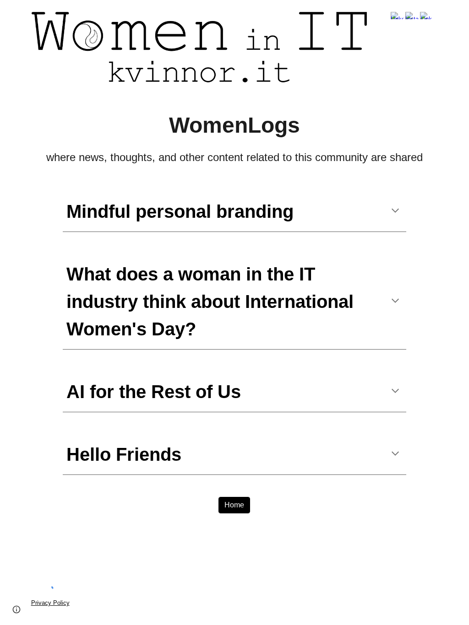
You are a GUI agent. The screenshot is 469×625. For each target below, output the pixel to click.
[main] (234, 137)
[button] (395, 211)
